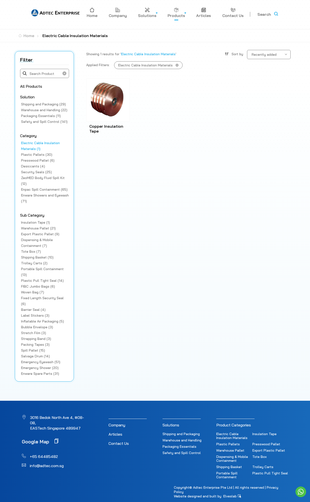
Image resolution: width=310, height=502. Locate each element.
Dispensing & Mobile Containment (232, 459)
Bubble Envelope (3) (37, 327)
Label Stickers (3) (35, 315)
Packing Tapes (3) (35, 344)
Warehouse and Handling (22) (44, 110)
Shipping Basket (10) (37, 257)
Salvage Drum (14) (35, 356)
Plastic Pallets (228, 444)
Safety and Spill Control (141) (44, 121)
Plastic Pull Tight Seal (270, 473)
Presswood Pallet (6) (37, 160)
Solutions (171, 425)
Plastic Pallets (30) (36, 154)
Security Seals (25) (36, 172)
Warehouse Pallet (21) (38, 228)
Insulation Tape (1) (35, 222)
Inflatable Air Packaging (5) (42, 321)
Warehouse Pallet (230, 450)
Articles (115, 434)
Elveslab (230, 496)
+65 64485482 (44, 456)
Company (116, 425)
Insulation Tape (264, 434)
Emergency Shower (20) (40, 368)
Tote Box (259, 457)
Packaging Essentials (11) (41, 116)
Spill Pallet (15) (33, 350)
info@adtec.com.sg (47, 465)
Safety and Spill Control (182, 453)
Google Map (36, 441)
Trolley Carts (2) (34, 263)
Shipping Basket (229, 467)
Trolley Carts (262, 467)
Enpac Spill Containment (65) (44, 189)
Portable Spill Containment (227, 475)
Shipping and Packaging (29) (43, 104)
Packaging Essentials (179, 446)
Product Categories (233, 425)
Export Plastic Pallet (268, 450)
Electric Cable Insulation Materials (232, 436)
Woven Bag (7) (32, 292)
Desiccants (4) (33, 166)
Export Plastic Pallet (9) (40, 234)
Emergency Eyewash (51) (40, 362)
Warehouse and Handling (182, 440)
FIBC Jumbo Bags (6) (38, 286)
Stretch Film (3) (33, 333)
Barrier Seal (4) (33, 309)
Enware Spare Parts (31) (40, 373)
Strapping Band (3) (36, 339)
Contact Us (118, 443)
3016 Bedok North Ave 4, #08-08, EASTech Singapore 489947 (57, 423)
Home (28, 35)
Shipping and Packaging (181, 434)
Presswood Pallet (266, 444)
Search (264, 14)
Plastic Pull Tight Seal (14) (42, 280)
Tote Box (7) (31, 251)
